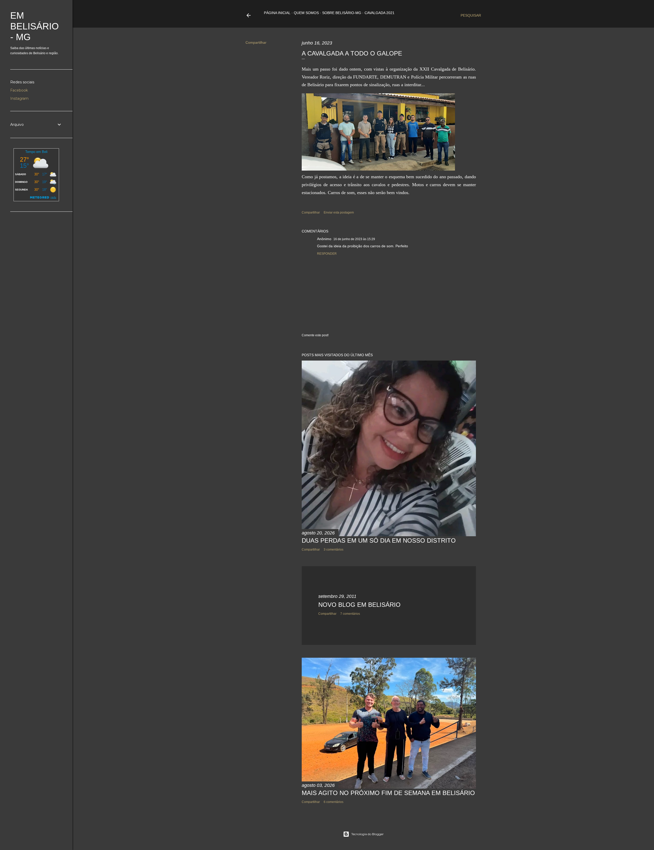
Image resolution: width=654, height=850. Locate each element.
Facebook (19, 90)
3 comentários (333, 549)
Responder (327, 253)
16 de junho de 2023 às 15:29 (354, 239)
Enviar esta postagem (339, 212)
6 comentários (333, 802)
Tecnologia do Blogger (367, 834)
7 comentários (350, 614)
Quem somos (306, 13)
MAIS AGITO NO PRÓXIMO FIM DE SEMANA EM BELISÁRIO (388, 792)
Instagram (19, 98)
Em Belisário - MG (34, 26)
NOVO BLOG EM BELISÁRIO (359, 604)
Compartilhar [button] (256, 42)
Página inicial (277, 13)
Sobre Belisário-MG (341, 13)
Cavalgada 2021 (379, 13)
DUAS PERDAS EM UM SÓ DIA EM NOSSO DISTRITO (379, 540)
